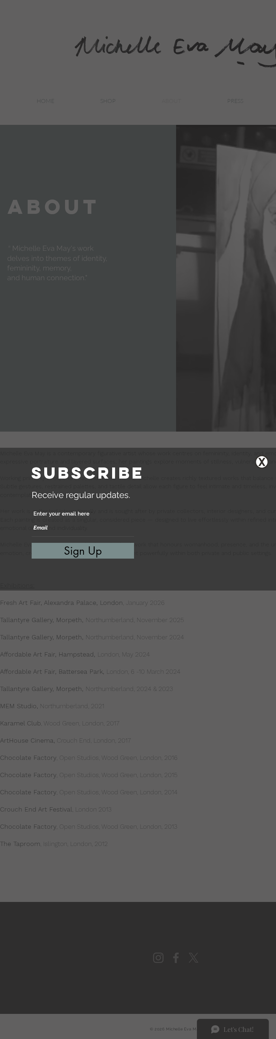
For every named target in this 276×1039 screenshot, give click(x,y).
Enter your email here (61, 514)
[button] (262, 462)
